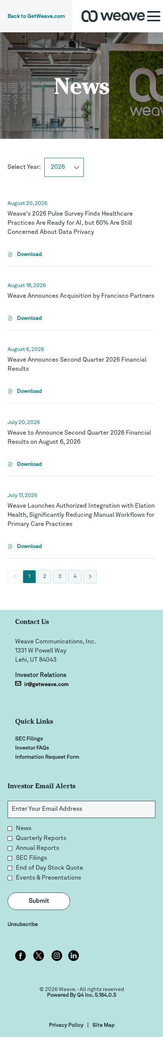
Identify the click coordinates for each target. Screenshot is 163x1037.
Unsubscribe (23, 924)
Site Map (103, 1025)
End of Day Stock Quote (49, 868)
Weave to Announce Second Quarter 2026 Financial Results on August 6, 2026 (79, 437)
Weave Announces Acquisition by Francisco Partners (81, 296)
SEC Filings (38, 739)
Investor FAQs (41, 748)
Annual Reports (37, 848)
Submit (39, 901)
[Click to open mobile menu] (154, 16)
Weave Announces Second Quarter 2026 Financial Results (77, 364)
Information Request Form (56, 757)
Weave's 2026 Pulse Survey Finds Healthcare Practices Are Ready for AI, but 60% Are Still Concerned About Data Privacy (70, 223)
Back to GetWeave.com (36, 16)
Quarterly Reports (41, 838)
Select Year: (24, 167)
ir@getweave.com (46, 684)
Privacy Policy (66, 1025)
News (23, 829)
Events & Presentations (48, 878)
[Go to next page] (90, 576)
